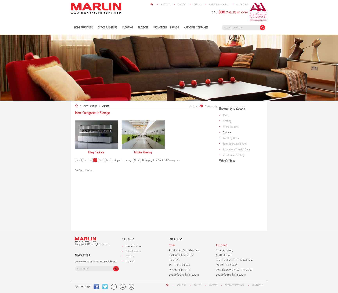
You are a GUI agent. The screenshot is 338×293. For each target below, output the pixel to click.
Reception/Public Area (235, 144)
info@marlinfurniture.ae (187, 274)
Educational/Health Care (236, 149)
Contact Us (242, 4)
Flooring (127, 28)
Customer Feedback (219, 4)
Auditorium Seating (233, 155)
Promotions (160, 27)
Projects (142, 28)
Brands (174, 28)
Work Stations (231, 127)
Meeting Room (231, 138)
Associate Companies (196, 27)
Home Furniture (83, 28)
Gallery (182, 4)
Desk (226, 115)
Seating (227, 121)
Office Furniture (107, 28)
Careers (197, 4)
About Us (165, 4)
